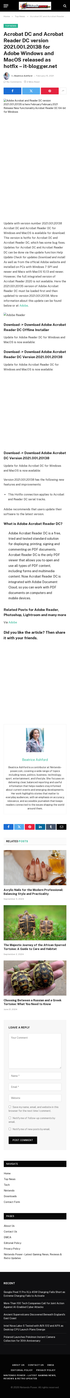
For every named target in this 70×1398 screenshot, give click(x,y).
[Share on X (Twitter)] (31, 91)
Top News (11, 26)
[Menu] (6, 6)
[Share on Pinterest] (50, 91)
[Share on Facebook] (12, 91)
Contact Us (10, 1231)
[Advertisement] (35, 182)
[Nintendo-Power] (35, 6)
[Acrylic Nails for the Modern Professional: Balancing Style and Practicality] (35, 867)
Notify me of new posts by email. (31, 1129)
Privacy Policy (12, 1248)
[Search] (64, 6)
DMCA (7, 1237)
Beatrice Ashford (23, 76)
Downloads (10, 1196)
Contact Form (12, 1202)
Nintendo (9, 1190)
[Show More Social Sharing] (63, 91)
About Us (9, 1225)
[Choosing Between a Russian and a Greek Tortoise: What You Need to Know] (35, 978)
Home (7, 1173)
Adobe (23, 305)
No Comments (14, 82)
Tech (7, 1184)
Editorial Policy (12, 1243)
